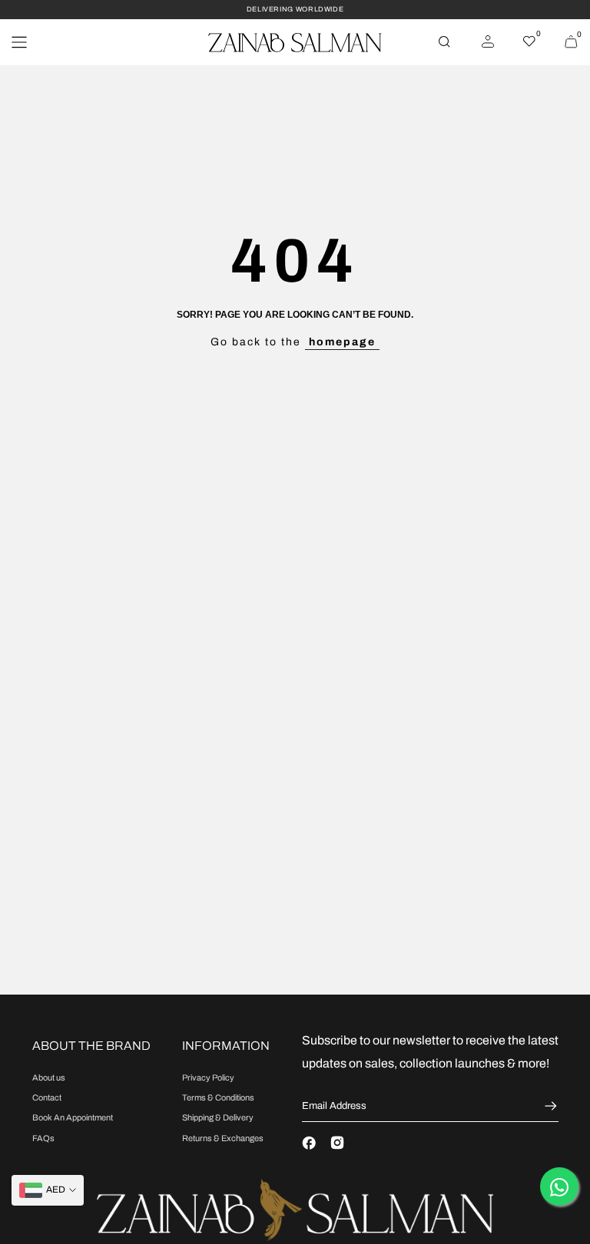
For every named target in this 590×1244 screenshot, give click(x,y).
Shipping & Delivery (218, 1117)
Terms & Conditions (218, 1097)
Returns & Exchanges (223, 1138)
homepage (342, 342)
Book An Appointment (72, 1117)
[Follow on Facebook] (309, 1142)
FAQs (43, 1138)
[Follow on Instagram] (337, 1142)
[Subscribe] (549, 1106)
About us (48, 1077)
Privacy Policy (208, 1077)
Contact (46, 1097)
